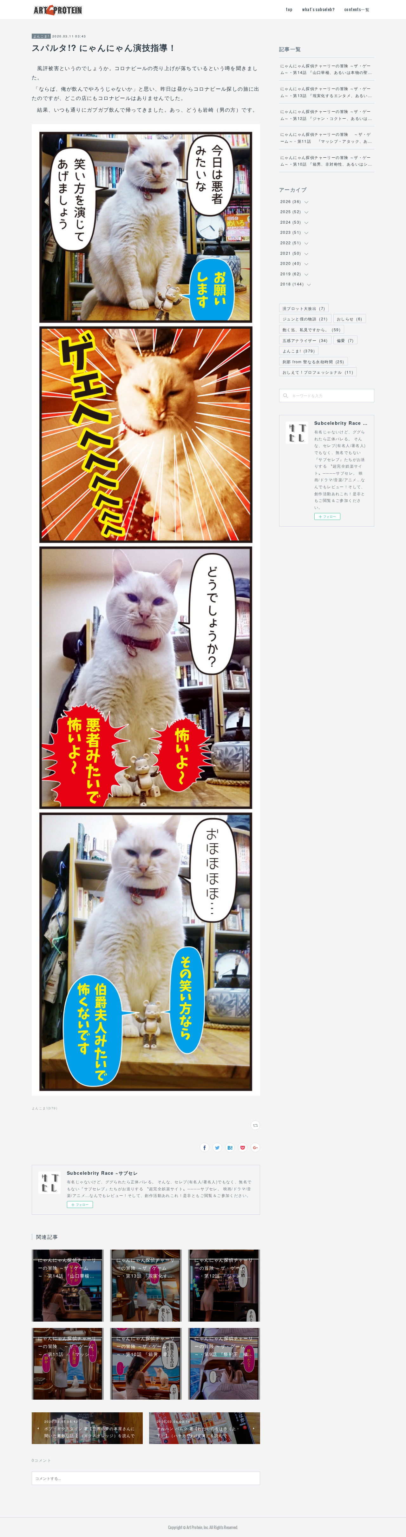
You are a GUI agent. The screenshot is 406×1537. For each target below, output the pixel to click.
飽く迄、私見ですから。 (312, 329)
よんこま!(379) (44, 1108)
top (289, 9)
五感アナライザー (305, 340)
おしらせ (350, 318)
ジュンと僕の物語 (305, 318)
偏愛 (345, 340)
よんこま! (41, 36)
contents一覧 (357, 9)
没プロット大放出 (304, 308)
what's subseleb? (318, 9)
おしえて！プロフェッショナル (318, 372)
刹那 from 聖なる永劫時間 (313, 361)
